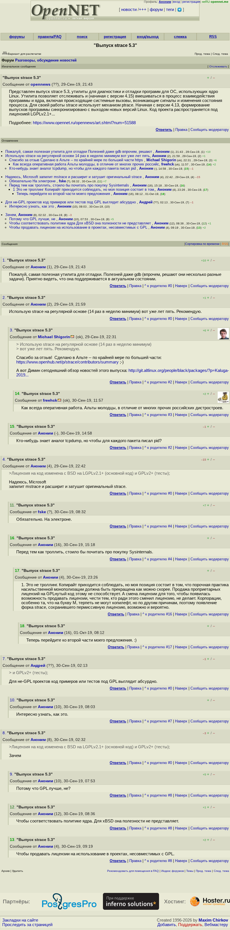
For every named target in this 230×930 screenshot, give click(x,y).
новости (129, 9)
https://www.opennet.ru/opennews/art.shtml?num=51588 (84, 122)
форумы (17, 37)
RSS (213, 37)
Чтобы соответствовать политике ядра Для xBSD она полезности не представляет (80, 223)
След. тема (221, 870)
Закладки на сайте (20, 920)
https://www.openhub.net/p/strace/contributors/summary (67, 362)
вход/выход (147, 37)
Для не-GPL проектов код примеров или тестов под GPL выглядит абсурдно (71, 202)
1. (5, 260)
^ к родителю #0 (158, 286)
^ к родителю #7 (158, 721)
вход (176, 1)
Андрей (146, 202)
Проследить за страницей (27, 924)
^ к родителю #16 (157, 614)
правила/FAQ (49, 37)
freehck (167, 164)
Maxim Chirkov (213, 920)
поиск (82, 37)
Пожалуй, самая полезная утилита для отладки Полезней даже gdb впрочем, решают (79, 151)
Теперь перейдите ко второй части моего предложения (64, 194)
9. (12, 774)
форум (156, 9)
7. (5, 659)
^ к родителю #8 (158, 795)
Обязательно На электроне (33, 181)
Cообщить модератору (209, 130)
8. (5, 733)
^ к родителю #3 (158, 415)
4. (5, 459)
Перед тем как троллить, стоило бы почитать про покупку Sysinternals (69, 185)
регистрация (191, 1)
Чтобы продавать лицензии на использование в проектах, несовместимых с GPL (78, 227)
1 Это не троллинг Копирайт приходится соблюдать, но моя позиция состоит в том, (84, 189)
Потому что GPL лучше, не (32, 219)
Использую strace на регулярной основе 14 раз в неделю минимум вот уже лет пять (77, 156)
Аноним (162, 151)
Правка (181, 130)
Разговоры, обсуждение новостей (46, 60)
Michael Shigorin (161, 160)
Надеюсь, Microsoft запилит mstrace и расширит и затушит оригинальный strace (74, 177)
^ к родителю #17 (157, 647)
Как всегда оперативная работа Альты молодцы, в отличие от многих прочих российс (86, 164)
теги (170, 9)
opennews (40, 84)
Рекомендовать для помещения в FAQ (133, 870)
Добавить (166, 924)
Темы (189, 870)
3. (12, 330)
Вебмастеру (216, 924)
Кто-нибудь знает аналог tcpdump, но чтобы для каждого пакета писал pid (73, 168)
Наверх (181, 286)
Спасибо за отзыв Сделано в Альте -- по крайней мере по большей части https (76, 160)
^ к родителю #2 (158, 382)
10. (13, 700)
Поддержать (190, 924)
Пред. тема (203, 870)
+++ (142, 9)
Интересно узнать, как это (32, 206)
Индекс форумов (172, 870)
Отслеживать (218, 66)
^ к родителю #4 (158, 526)
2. (5, 297)
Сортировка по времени (202, 243)
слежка (180, 37)
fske (62, 181)
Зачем (10, 215)
